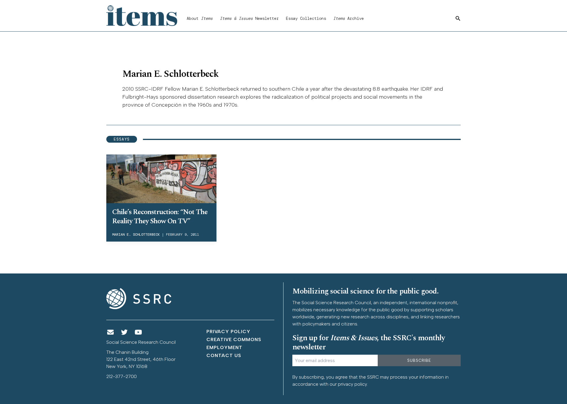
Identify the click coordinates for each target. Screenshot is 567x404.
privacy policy (352, 384)
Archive (348, 18)
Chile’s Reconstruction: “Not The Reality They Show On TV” (160, 217)
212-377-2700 (121, 376)
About (200, 18)
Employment (224, 347)
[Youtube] (138, 332)
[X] (124, 332)
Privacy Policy (228, 331)
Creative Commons (233, 339)
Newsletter (249, 18)
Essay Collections (306, 18)
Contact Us (223, 355)
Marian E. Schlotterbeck (136, 234)
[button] (458, 18)
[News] (110, 332)
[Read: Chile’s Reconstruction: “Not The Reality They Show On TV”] (161, 177)
